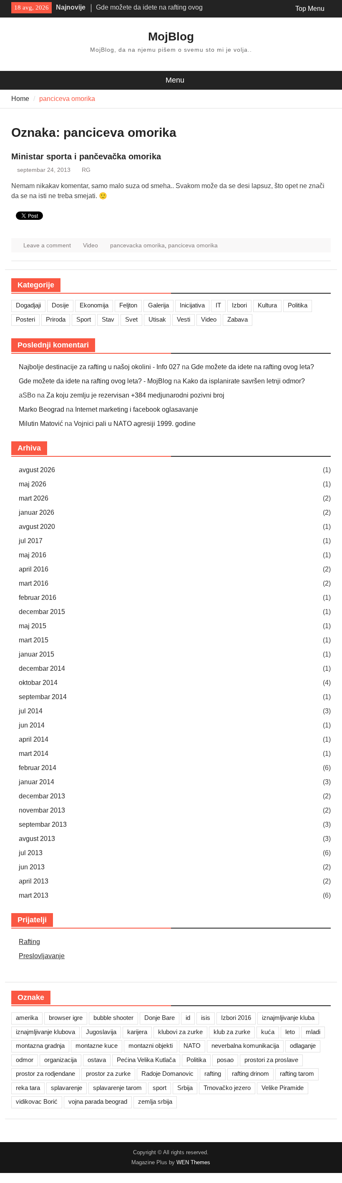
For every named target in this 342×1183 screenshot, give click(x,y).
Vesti (183, 319)
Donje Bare (159, 1017)
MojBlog (171, 36)
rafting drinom (250, 1073)
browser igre (66, 1017)
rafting (212, 1073)
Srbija (185, 1087)
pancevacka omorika (137, 245)
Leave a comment (47, 245)
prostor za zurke (108, 1073)
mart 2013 (33, 895)
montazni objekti (150, 1045)
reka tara (28, 1087)
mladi (313, 1031)
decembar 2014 (42, 668)
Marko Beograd (41, 409)
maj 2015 (32, 625)
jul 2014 (31, 711)
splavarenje (66, 1087)
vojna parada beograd (97, 1101)
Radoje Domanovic (167, 1073)
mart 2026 (33, 498)
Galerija (158, 305)
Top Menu (309, 8)
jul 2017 (31, 540)
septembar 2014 (43, 696)
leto (290, 1031)
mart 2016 (33, 583)
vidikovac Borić (37, 1101)
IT (218, 305)
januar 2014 (36, 781)
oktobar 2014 (38, 682)
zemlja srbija (155, 1101)
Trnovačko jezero (227, 1087)
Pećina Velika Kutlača (146, 1059)
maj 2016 (32, 555)
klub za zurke (232, 1031)
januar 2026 (36, 512)
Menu (175, 80)
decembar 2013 (42, 796)
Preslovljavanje (42, 955)
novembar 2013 (42, 810)
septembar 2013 (43, 824)
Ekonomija (94, 305)
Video (90, 245)
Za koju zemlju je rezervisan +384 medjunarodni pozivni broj (135, 395)
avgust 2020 (37, 526)
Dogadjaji (28, 305)
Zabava (237, 319)
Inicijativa (192, 305)
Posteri (25, 319)
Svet (131, 319)
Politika (297, 305)
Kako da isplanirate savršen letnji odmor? (244, 381)
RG (86, 169)
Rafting (29, 941)
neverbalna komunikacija (245, 1045)
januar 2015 (36, 654)
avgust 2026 (37, 469)
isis (205, 1017)
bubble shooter (113, 1017)
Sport (83, 319)
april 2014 (33, 739)
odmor (24, 1059)
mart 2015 (33, 640)
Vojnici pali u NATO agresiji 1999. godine (135, 423)
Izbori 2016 (236, 1017)
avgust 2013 (37, 838)
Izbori (239, 305)
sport (159, 1087)
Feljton (128, 305)
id (188, 1017)
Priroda (55, 319)
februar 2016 (37, 597)
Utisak (157, 319)
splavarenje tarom (117, 1087)
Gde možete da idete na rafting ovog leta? (252, 366)
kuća (267, 1031)
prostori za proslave (271, 1059)
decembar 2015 (42, 611)
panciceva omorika (193, 245)
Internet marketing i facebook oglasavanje (136, 409)
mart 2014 (33, 753)
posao (225, 1059)
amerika (27, 1017)
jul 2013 (31, 852)
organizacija (60, 1059)
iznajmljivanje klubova (45, 1031)
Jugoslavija (101, 1031)
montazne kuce (96, 1045)
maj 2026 (32, 484)
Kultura (267, 305)
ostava (97, 1059)
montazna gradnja (40, 1045)
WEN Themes (193, 1162)
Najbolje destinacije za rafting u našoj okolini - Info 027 (99, 366)
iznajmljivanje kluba (288, 1017)
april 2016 (33, 569)
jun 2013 (32, 867)
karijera (137, 1031)
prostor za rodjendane (45, 1073)
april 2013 (33, 881)
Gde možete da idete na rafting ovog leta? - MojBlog (95, 381)
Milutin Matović (41, 423)
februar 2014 (37, 767)
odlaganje (303, 1045)
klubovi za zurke (180, 1031)
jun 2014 (32, 725)
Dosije (60, 305)
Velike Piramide (283, 1087)
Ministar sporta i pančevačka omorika (86, 156)
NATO (192, 1045)
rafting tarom (297, 1073)
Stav (108, 319)
